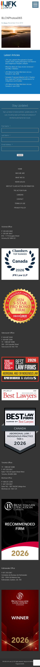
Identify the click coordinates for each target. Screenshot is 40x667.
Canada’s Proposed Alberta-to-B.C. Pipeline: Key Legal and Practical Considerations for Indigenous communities (20, 79)
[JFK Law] (9, 8)
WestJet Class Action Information (20, 186)
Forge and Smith (20, 664)
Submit (20, 155)
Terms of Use (20, 203)
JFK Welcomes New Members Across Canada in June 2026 (18, 85)
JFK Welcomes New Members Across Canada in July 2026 (18, 73)
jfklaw (5, 23)
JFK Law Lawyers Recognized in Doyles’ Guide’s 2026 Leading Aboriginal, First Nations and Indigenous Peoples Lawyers (20, 61)
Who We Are (20, 173)
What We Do (20, 177)
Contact (20, 199)
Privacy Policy (20, 208)
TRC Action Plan (20, 190)
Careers (20, 195)
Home (20, 169)
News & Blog (20, 182)
